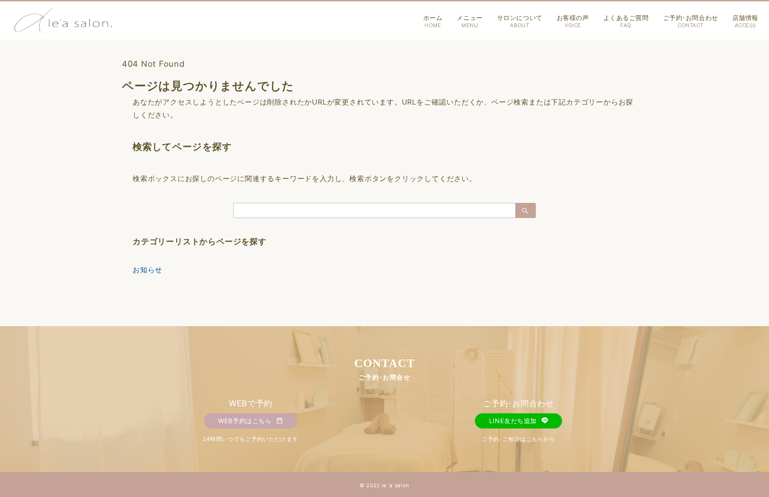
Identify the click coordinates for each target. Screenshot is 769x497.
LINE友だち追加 (514, 420)
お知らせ (147, 269)
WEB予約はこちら (246, 420)
